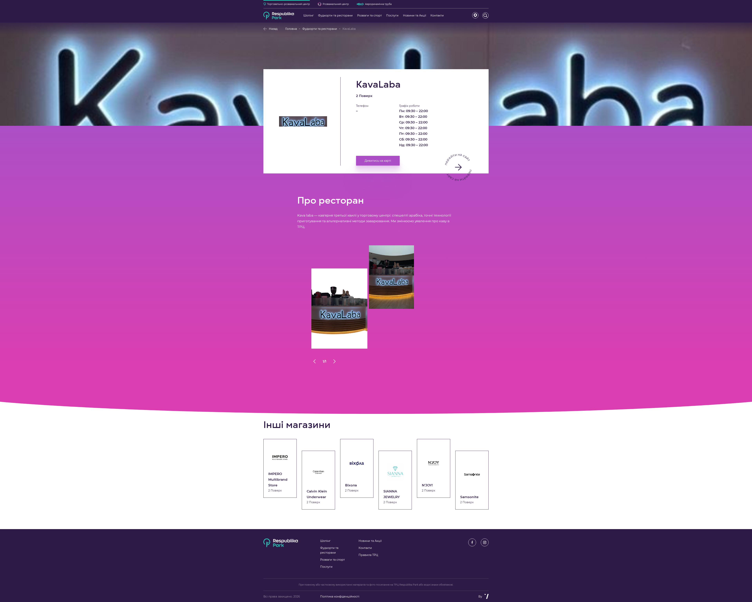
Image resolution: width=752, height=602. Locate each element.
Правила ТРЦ (368, 555)
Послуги (326, 566)
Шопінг (325, 541)
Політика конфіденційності (339, 596)
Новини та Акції (370, 541)
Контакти (365, 548)
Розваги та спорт (332, 559)
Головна (291, 29)
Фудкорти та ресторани (319, 29)
